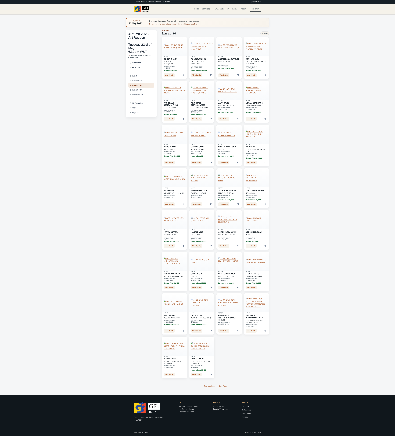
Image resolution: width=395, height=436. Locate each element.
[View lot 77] (174, 219)
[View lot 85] (174, 302)
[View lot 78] (202, 219)
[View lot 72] (256, 134)
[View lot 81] (174, 261)
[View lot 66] (202, 90)
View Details (169, 75)
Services (206, 9)
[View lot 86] (202, 302)
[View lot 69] (174, 134)
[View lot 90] (202, 346)
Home (196, 9)
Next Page (222, 386)
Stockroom (232, 9)
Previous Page (209, 386)
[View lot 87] (229, 302)
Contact (255, 9)
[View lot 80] (256, 219)
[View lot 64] (256, 46)
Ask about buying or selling (187, 24)
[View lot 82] (202, 261)
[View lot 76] (256, 177)
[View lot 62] (202, 46)
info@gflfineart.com (221, 409)
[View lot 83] (229, 261)
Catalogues (219, 9)
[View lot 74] (202, 177)
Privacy (245, 417)
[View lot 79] (229, 219)
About (243, 9)
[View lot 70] (202, 134)
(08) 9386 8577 (256, 2)
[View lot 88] (256, 302)
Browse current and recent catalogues (162, 24)
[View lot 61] (174, 46)
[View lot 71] (229, 134)
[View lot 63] (229, 46)
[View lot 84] (256, 261)
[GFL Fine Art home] (141, 9)
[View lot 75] (229, 177)
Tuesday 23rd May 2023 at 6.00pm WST (139, 57)
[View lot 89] (174, 346)
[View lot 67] (229, 90)
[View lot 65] (174, 90)
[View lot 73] (174, 177)
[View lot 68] (256, 90)
